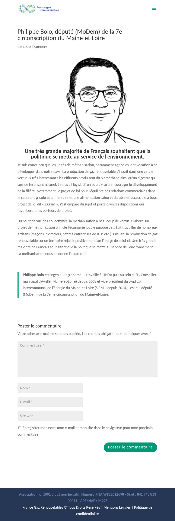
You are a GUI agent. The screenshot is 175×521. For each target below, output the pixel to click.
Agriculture (40, 47)
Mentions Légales (117, 508)
